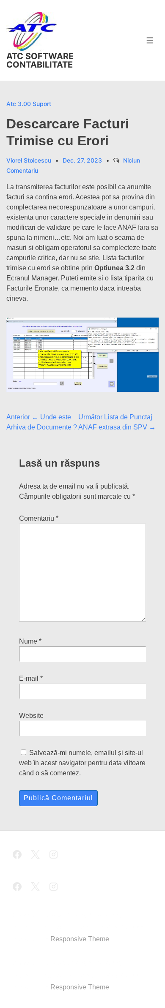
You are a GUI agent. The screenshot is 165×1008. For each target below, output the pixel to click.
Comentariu (38, 518)
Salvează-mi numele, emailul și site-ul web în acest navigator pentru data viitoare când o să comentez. (82, 763)
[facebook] (19, 856)
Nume (28, 641)
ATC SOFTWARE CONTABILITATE (40, 60)
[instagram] (53, 856)
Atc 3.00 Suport (28, 103)
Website (31, 715)
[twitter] (37, 856)
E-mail (28, 678)
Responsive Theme (79, 939)
